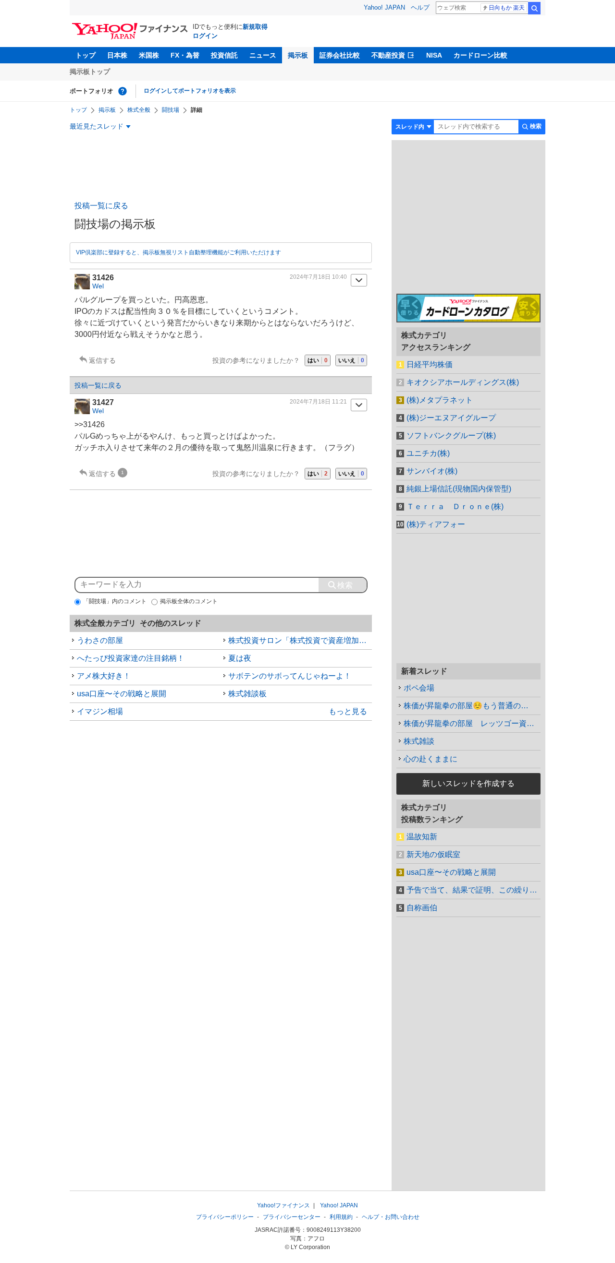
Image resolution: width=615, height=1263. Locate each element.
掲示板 (298, 55)
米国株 (149, 55)
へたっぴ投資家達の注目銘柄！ (130, 658)
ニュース (262, 55)
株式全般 (138, 110)
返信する (102, 360)
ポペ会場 (419, 688)
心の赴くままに (430, 759)
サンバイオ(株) (431, 471)
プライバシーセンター (291, 1217)
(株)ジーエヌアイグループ (451, 418)
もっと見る (348, 711)
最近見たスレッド (96, 126)
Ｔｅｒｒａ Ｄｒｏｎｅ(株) (455, 506)
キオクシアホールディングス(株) (462, 382)
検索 (534, 8)
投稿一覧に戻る (101, 206)
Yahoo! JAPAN (384, 7)
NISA (434, 55)
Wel (98, 286)
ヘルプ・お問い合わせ (390, 1217)
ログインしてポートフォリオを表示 (190, 90)
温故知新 (421, 837)
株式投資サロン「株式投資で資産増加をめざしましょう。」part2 (300, 640)
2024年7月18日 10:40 (318, 277)
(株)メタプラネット (439, 400)
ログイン (205, 35)
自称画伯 (421, 908)
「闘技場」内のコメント (115, 601)
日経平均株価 (429, 364)
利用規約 (341, 1217)
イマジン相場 (100, 711)
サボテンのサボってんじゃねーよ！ (289, 676)
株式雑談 (419, 741)
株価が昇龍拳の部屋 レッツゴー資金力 (472, 723)
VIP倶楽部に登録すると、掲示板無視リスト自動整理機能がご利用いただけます (178, 252)
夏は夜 (239, 658)
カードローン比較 (480, 55)
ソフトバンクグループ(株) (451, 435)
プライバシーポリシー (225, 1217)
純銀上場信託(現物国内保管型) (458, 489)
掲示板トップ (90, 71)
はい (318, 360)
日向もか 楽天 (507, 7)
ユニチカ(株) (428, 453)
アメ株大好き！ (104, 676)
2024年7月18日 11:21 (318, 401)
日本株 (117, 55)
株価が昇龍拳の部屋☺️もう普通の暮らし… (472, 706)
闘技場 (170, 110)
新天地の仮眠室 (433, 854)
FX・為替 (185, 55)
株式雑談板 (247, 694)
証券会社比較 (340, 55)
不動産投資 (388, 55)
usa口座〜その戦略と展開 (121, 694)
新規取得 (255, 26)
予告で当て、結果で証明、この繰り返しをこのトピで (473, 890)
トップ (85, 55)
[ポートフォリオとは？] (122, 91)
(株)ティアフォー (435, 524)
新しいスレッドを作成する (468, 783)
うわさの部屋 (100, 640)
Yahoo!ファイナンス (283, 1205)
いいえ (351, 360)
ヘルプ (420, 7)
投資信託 (224, 55)
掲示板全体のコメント (189, 601)
